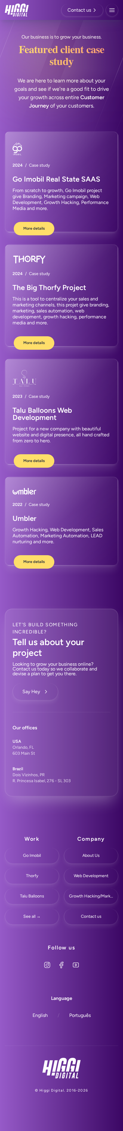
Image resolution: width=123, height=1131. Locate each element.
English (40, 1015)
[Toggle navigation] (112, 10)
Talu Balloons (32, 896)
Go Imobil (32, 855)
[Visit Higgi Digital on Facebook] (61, 965)
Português (80, 1015)
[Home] (61, 1068)
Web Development (91, 875)
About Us (91, 855)
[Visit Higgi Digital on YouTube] (76, 965)
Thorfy (32, 875)
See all (32, 916)
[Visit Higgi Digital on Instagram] (47, 965)
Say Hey (31, 691)
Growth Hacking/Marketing (93, 896)
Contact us (79, 10)
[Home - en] (17, 10)
